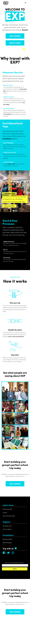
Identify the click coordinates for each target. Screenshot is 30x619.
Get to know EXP (7, 509)
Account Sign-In (7, 529)
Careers (5, 512)
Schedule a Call (7, 526)
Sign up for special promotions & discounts (14, 562)
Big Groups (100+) (7, 539)
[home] (5, 3)
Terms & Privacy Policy (9, 516)
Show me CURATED (9, 206)
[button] (25, 3)
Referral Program (7, 543)
